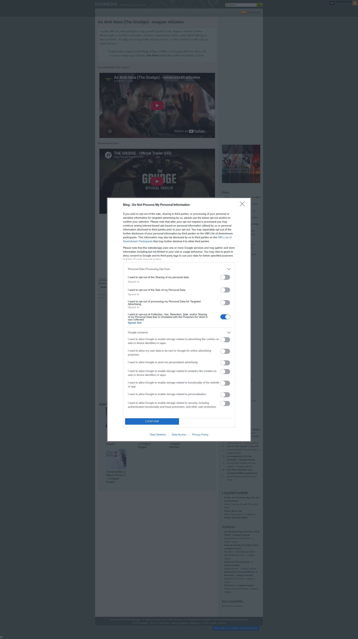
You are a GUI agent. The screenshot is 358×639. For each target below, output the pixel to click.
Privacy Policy (200, 434)
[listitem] (179, 269)
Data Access (179, 434)
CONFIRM (152, 421)
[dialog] (179, 319)
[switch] (225, 277)
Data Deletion (158, 434)
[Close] (243, 205)
